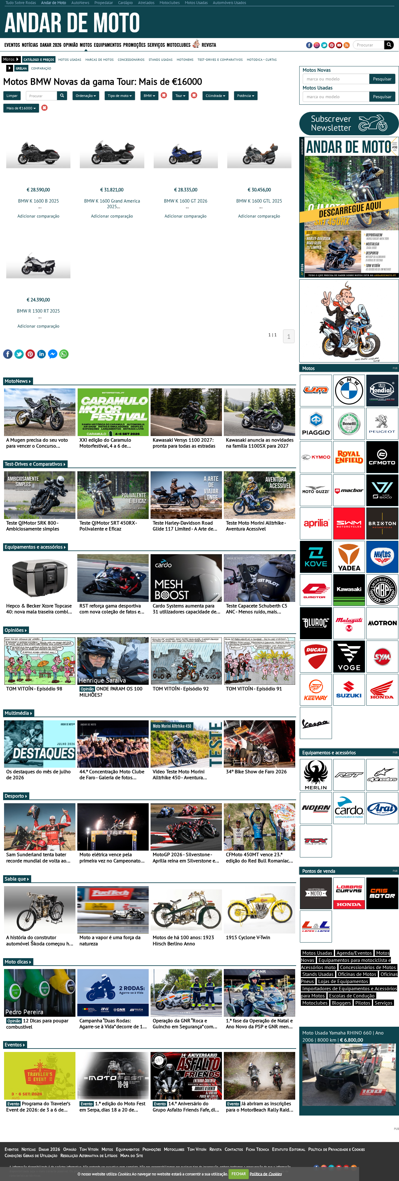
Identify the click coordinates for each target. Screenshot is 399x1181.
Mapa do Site (131, 1155)
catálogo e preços (39, 59)
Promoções (134, 44)
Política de (265, 1173)
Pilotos (362, 1003)
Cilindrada (214, 95)
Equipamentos (127, 1149)
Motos (107, 1149)
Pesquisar (382, 79)
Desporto (14, 796)
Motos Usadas (317, 953)
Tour (179, 95)
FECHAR (239, 1173)
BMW (148, 95)
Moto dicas (16, 961)
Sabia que (15, 879)
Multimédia (17, 713)
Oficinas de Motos (357, 974)
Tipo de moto (118, 95)
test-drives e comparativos (220, 59)
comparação (41, 68)
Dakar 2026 (50, 44)
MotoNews (16, 381)
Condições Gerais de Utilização (31, 1155)
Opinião (70, 44)
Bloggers (341, 1003)
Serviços (383, 1003)
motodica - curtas (261, 59)
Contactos (234, 1149)
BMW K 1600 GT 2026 (185, 201)
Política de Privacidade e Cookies (336, 1149)
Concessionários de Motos (368, 967)
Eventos (12, 44)
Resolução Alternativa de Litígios (88, 1155)
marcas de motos (99, 59)
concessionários (131, 59)
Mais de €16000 (20, 108)
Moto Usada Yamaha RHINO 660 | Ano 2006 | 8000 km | (343, 1036)
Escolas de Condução (352, 995)
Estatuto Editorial (288, 1149)
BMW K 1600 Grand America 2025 (112, 203)
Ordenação (85, 95)
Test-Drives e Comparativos (33, 464)
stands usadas (160, 59)
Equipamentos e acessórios (34, 547)
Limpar (12, 95)
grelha (21, 68)
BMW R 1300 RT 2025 (38, 311)
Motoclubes (178, 44)
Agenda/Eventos (354, 953)
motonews (185, 59)
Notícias (29, 1149)
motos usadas (69, 59)
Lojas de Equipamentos (343, 981)
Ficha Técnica (257, 1149)
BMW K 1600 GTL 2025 (259, 201)
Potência (244, 95)
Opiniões (14, 630)
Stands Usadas (318, 974)
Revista (209, 44)
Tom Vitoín (89, 1149)
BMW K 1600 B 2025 (38, 201)
